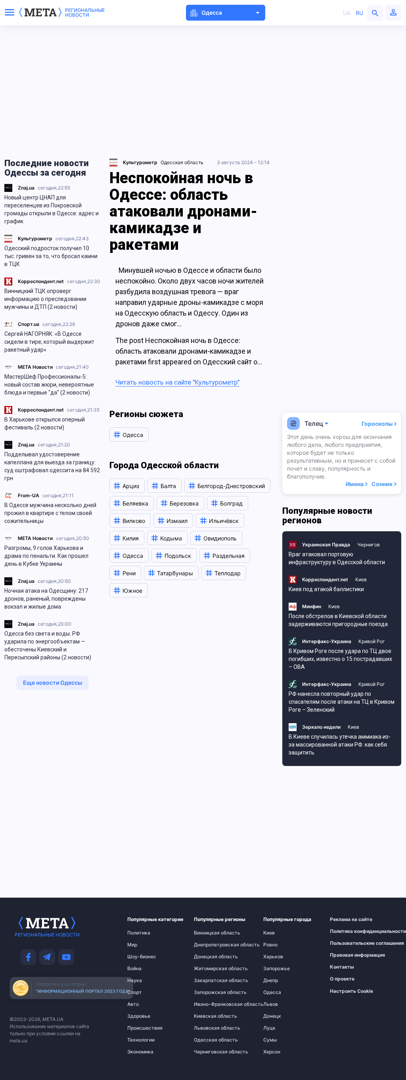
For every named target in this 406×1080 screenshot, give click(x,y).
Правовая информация (347, 955)
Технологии (141, 1040)
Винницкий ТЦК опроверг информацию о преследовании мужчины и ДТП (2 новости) (45, 299)
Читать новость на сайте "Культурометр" (177, 382)
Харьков (273, 956)
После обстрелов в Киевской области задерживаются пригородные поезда (338, 620)
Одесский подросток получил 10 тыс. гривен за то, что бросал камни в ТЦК (51, 256)
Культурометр (35, 238)
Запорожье (276, 968)
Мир (132, 945)
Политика (138, 933)
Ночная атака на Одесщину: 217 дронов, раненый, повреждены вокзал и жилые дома (46, 599)
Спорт (134, 992)
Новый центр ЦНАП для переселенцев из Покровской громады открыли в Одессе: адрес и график (51, 209)
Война (134, 968)
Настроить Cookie (351, 991)
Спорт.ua (28, 324)
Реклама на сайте (347, 919)
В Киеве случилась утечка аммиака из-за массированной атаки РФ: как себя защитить (340, 744)
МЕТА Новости (35, 367)
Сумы (270, 1040)
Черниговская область (210, 1052)
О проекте (342, 979)
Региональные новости (85, 12)
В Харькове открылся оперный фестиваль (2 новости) (44, 423)
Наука (134, 980)
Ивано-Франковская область (210, 1004)
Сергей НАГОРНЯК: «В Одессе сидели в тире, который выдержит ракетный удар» (49, 342)
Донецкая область (210, 956)
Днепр (270, 980)
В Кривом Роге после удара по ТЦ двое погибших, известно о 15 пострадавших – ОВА (340, 659)
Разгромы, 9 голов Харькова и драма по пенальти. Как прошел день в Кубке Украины (46, 556)
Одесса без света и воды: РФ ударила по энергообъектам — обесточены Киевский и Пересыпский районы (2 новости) (47, 645)
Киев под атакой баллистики (326, 589)
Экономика (140, 1052)
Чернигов (368, 545)
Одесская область (182, 162)
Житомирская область (210, 968)
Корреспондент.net (41, 281)
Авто (133, 1004)
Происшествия (142, 1028)
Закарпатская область (210, 980)
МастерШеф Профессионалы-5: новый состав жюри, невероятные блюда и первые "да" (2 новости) (49, 384)
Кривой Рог (371, 641)
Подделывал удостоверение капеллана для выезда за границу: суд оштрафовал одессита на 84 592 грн (52, 466)
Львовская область (210, 1028)
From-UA (28, 495)
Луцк (269, 1028)
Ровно (270, 945)
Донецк (272, 1016)
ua (346, 13)
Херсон (271, 1052)
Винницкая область (210, 933)
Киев (361, 579)
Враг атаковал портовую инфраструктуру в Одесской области (337, 558)
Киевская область (210, 1016)
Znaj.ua (26, 188)
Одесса (272, 992)
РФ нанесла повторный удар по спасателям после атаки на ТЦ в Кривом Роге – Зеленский (342, 702)
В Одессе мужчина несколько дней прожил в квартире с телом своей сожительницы (50, 513)
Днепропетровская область (210, 945)
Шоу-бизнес (141, 956)
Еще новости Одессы (52, 682)
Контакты (342, 967)
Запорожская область (210, 992)
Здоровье (138, 1016)
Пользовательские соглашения (347, 943)
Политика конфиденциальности (347, 931)
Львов (270, 1004)
